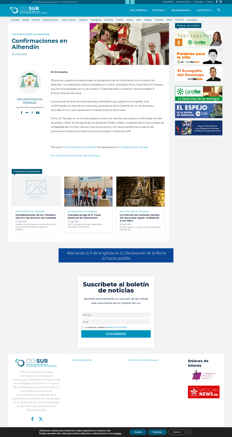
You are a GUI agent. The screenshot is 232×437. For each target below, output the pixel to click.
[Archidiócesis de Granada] (30, 81)
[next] (132, 2)
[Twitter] (221, 2)
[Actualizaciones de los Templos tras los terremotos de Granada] (36, 192)
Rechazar (157, 432)
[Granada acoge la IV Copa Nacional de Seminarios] (88, 192)
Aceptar (138, 432)
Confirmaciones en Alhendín (79, 147)
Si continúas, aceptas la (105, 327)
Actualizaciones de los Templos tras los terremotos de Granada (35, 216)
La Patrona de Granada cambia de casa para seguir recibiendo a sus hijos (139, 217)
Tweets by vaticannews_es (143, 360)
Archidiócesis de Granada (31, 34)
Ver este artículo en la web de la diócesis (75, 155)
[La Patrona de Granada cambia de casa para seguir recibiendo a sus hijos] (140, 192)
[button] (219, 10)
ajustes (117, 433)
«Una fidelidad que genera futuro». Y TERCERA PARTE (54, 2)
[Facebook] (217, 2)
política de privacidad (117, 327)
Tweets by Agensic (81, 360)
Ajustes (177, 432)
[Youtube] (37, 112)
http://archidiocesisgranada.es (29, 107)
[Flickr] (27, 112)
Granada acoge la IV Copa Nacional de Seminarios (84, 216)
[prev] (127, 2)
